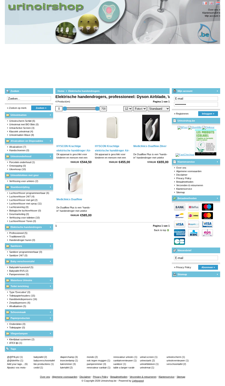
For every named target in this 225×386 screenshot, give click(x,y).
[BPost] (182, 127)
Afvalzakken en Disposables (27, 141)
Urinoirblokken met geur (25, 175)
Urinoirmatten (19, 115)
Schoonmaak (18, 312)
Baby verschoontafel (22, 261)
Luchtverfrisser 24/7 (21, 196)
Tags (13, 349)
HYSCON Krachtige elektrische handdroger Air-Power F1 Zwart (73, 151)
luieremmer (68, 364)
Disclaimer (181, 174)
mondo (92, 357)
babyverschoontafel (44, 360)
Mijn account (185, 91)
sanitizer (119, 364)
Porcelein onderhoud (22, 162)
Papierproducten (20, 318)
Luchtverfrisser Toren (22, 221)
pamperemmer (96, 364)
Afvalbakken (17, 306)
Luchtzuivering (19, 207)
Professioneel (18, 233)
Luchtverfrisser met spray (25, 203)
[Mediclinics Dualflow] (74, 194)
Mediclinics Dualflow (69, 199)
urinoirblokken (149, 364)
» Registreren (181, 113)
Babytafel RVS (18, 270)
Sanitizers (16, 246)
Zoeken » (41, 108)
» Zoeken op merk (17, 108)
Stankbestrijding (20, 187)
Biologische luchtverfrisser (25, 210)
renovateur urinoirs (125, 357)
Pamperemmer (19, 274)
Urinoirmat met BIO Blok (24, 124)
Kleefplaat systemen (21, 339)
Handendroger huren (22, 240)
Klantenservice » (211, 12)
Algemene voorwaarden (188, 171)
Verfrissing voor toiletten (24, 217)
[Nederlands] (218, 3)
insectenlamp (69, 360)
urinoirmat (147, 367)
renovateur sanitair (99, 367)
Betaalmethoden (184, 181)
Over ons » (214, 9)
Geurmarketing (19, 214)
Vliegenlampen (19, 333)
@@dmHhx (15, 360)
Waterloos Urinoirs (21, 280)
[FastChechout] (185, 154)
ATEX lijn (15, 343)
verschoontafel (176, 364)
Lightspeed (138, 380)
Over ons (181, 167)
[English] (211, 3)
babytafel (40, 357)
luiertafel (66, 367)
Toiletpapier (17, 327)
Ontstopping (17, 165)
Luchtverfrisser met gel (23, 200)
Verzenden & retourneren (189, 185)
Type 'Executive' (19, 292)
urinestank (147, 360)
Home (61, 91)
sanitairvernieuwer (125, 360)
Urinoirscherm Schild (22, 121)
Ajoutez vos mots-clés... (16, 367)
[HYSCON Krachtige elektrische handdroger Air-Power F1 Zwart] (74, 141)
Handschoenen (19, 150)
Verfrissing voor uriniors (23, 181)
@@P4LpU (15, 357)
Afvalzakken (17, 147)
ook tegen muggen (98, 360)
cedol (38, 367)
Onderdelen (17, 324)
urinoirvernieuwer (178, 360)
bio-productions (44, 364)
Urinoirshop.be (63, 2)
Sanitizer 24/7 (18, 255)
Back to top (160, 230)
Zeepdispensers (19, 302)
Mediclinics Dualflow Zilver (150, 146)
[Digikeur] (208, 127)
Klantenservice (186, 161)
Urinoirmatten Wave (21, 135)
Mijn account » (212, 16)
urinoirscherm (176, 357)
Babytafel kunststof (21, 267)
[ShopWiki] (194, 127)
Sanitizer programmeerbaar (25, 252)
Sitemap (180, 192)
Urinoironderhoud (21, 156)
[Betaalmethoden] (192, 226)
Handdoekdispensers (23, 299)
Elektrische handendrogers (26, 227)
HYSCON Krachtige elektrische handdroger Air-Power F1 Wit (112, 151)
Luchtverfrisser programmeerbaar (29, 193)
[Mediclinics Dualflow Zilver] (151, 141)
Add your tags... (17, 364)
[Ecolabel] (205, 154)
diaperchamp (69, 357)
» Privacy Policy (182, 267)
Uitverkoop (17, 169)
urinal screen (149, 357)
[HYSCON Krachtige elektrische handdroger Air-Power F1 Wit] (112, 141)
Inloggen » (208, 113)
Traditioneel (17, 236)
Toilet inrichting (20, 286)
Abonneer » (208, 267)
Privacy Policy (183, 178)
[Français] (205, 3)
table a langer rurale (123, 367)
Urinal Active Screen (21, 128)
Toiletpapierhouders (22, 295)
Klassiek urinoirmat (21, 131)
